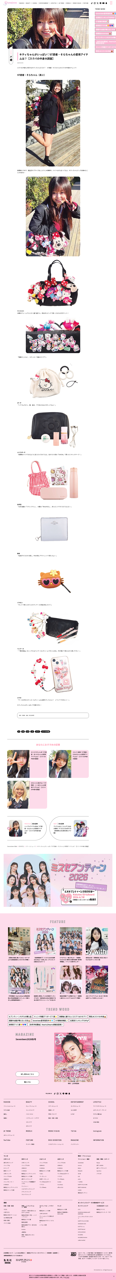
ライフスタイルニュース (99, 1106)
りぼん (41, 1173)
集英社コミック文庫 (9, 1190)
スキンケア (29, 1122)
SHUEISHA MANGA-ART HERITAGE (84, 1213)
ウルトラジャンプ (26, 1194)
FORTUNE (85, 3)
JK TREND (61, 3)
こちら (67, 1277)
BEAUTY (28, 3)
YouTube (7, 1140)
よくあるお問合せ (20, 1253)
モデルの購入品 (97, 1114)
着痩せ (5, 1118)
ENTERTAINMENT (44, 3)
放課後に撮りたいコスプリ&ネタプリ (73, 1016)
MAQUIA (80, 1171)
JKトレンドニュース (9, 1135)
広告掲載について (8, 1253)
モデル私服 (7, 1110)
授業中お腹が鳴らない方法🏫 (19, 1020)
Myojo (98, 1163)
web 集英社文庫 (8, 1218)
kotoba (23, 1229)
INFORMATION (98, 1140)
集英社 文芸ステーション (10, 1215)
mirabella (80, 1235)
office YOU (60, 1187)
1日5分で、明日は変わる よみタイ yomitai (29, 1211)
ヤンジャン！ (25, 1186)
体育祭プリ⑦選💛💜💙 (104, 25)
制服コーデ (51, 1110)
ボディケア (29, 1126)
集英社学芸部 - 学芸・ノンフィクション (29, 1216)
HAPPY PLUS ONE (82, 1184)
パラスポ (99, 1173)
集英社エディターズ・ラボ (104, 1212)
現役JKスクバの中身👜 (104, 51)
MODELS (68, 3)
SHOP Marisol (81, 1229)
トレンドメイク (30, 1110)
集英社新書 (24, 1222)
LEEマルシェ (81, 1226)
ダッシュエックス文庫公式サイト (47, 1217)
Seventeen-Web (12, 846)
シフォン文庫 (43, 1225)
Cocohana (60, 1184)
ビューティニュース (31, 1106)
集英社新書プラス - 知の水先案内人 (29, 1225)
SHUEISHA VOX (82, 1224)
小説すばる (7, 1212)
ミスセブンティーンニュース (55, 1144)
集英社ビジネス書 (26, 1219)
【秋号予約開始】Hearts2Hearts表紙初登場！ (46, 1024)
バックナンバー (75, 1144)
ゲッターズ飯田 (30, 1144)
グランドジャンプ (26, 1192)
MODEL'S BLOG (77, 3)
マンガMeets (43, 1187)
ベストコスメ (29, 1114)
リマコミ (42, 1184)
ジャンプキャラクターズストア (85, 1217)
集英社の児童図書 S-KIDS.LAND (62, 1213)
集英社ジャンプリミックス (11, 1187)
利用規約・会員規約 (52, 1253)
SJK (27, 731)
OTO (79, 1209)
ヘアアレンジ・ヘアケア (32, 1118)
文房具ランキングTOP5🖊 (105, 17)
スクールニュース (31, 846)
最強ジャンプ (7, 1171)
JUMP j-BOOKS (43, 1213)
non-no (80, 1165)
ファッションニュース (9, 1106)
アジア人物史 (7, 1223)
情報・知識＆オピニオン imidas (28, 1235)
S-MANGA (6, 1184)
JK (19, 731)
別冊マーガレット (44, 1179)
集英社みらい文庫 (62, 1209)
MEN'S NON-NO (82, 1187)
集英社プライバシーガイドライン (36, 1253)
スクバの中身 (45, 731)
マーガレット (43, 1176)
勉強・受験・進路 (53, 1118)
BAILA (79, 1168)
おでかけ (95, 1118)
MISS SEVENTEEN (55, 1140)
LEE (79, 1176)
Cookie (59, 1182)
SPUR (79, 1173)
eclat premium (82, 1232)
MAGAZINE (75, 1140)
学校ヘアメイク (52, 1114)
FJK (23, 731)
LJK (32, 731)
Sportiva (99, 1171)
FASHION (21, 3)
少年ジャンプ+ (7, 1173)
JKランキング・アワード (99, 1110)
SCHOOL (35, 3)
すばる (5, 1209)
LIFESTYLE (54, 3)
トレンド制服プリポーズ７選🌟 (45, 1016)
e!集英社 (24, 1232)
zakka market (81, 1240)
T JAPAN (80, 1182)
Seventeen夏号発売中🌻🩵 (43, 1020)
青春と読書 (7, 1220)
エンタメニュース (75, 1106)
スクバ (37, 731)
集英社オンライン (82, 1193)
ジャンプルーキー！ (9, 1182)
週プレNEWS (100, 1165)
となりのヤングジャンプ (28, 1189)
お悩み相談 (96, 1122)
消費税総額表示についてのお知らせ (13, 1255)
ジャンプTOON (8, 1176)
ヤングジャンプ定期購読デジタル (29, 1182)
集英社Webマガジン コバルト (47, 1221)
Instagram (97, 1131)
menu (111, 4)
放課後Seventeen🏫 (103, 33)
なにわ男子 (74, 1110)
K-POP (72, 1114)
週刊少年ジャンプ (8, 1163)
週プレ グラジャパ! (101, 1168)
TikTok (73, 1131)
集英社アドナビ (101, 1209)
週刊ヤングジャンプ (27, 1179)
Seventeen (81, 1163)
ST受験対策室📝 (102, 21)
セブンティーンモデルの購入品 (20, 1016)
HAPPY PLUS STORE (83, 1221)
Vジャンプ (6, 1168)
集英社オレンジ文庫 (45, 1211)
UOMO (79, 1190)
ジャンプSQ (7, 1165)
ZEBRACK (6, 1179)
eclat (79, 1179)
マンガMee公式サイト (45, 1182)
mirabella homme (82, 1237)
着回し (5, 1114)
